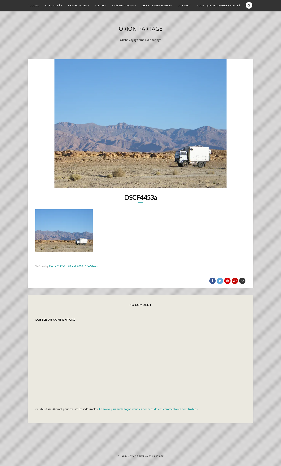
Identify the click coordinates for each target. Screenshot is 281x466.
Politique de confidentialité (218, 5)
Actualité (52, 5)
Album (99, 5)
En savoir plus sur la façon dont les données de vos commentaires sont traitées (148, 409)
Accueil (33, 5)
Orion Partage (140, 28)
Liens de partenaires (157, 5)
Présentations (123, 5)
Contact (184, 5)
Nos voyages (77, 5)
